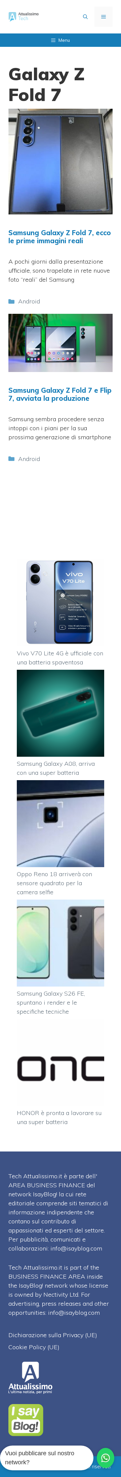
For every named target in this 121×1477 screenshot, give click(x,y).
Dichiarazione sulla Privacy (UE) (52, 1335)
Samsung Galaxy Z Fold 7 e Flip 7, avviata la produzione (60, 394)
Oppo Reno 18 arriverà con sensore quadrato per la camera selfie (54, 883)
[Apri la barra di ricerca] (85, 17)
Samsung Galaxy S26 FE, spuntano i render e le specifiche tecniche (51, 1002)
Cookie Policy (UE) (33, 1347)
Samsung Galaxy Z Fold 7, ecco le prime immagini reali (59, 236)
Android (29, 301)
